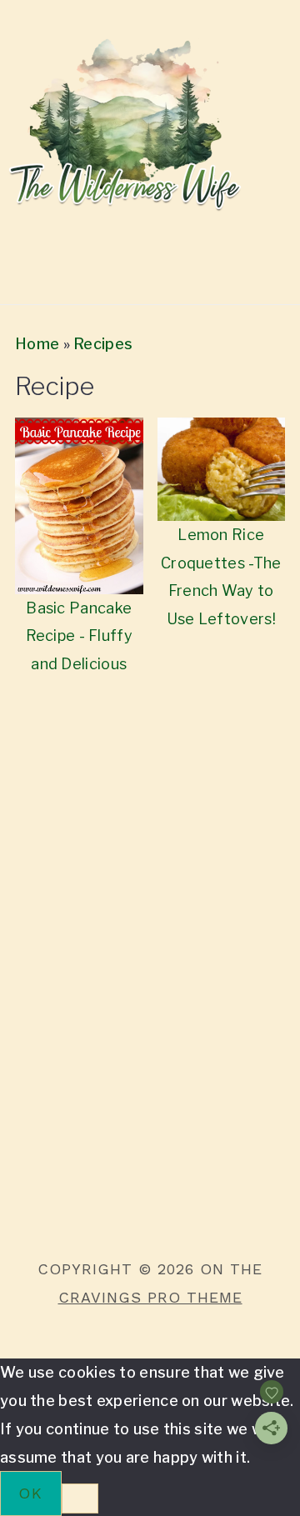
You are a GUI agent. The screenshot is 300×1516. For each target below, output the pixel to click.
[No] (80, 1498)
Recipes (102, 344)
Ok (30, 1493)
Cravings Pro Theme (150, 1297)
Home (37, 344)
